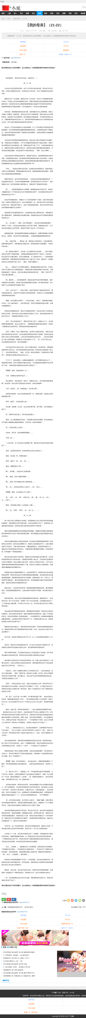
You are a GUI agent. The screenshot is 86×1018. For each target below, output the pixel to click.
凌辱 (27, 13)
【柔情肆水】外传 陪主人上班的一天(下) (16, 958)
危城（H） (23, 54)
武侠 (51, 13)
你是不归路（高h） (23, 928)
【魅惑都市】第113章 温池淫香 (13, 970)
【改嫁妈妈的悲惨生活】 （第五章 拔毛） (20, 907)
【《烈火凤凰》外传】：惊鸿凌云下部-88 (16, 967)
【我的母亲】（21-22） (20, 18)
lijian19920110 (16, 58)
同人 (15, 13)
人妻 (9, 13)
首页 (3, 13)
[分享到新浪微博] (72, 900)
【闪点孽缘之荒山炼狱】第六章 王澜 (15, 964)
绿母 (39, 13)
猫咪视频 (23, 42)
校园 (64, 13)
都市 (45, 13)
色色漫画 (23, 46)
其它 (76, 13)
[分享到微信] (79, 900)
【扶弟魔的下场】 (76, 907)
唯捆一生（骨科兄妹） (31, 1012)
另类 (70, 13)
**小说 (21, 31)
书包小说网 (23, 50)
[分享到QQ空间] (68, 900)
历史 (57, 13)
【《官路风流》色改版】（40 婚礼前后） (16, 955)
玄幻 (21, 13)
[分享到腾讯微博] (76, 900)
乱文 (33, 13)
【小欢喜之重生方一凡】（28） (13, 961)
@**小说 (65, 31)
